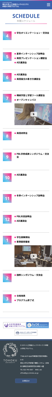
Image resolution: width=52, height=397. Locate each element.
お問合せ (26, 381)
